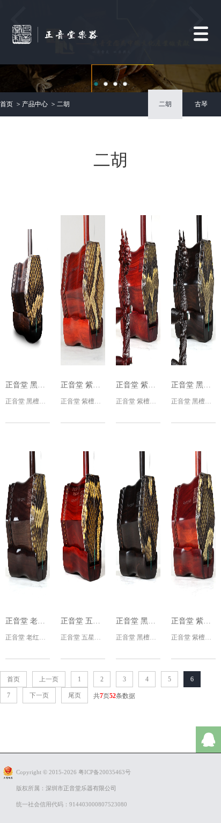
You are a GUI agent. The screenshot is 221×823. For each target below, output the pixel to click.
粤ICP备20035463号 (104, 772)
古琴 (201, 104)
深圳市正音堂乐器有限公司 (81, 788)
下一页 (39, 695)
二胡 (63, 104)
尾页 (74, 695)
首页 (6, 104)
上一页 (48, 679)
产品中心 (35, 104)
